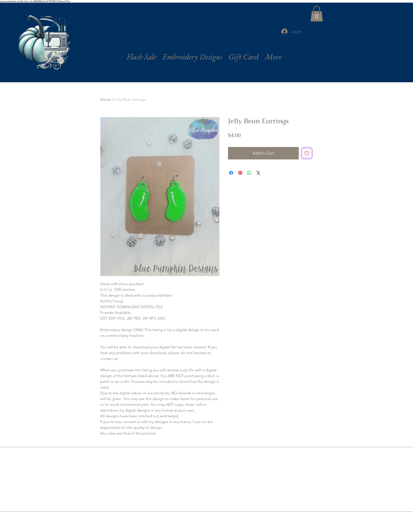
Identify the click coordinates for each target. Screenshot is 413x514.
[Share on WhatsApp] (249, 173)
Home (105, 99)
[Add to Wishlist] (307, 153)
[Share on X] (258, 173)
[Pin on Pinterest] (240, 173)
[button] (316, 14)
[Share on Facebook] (231, 173)
